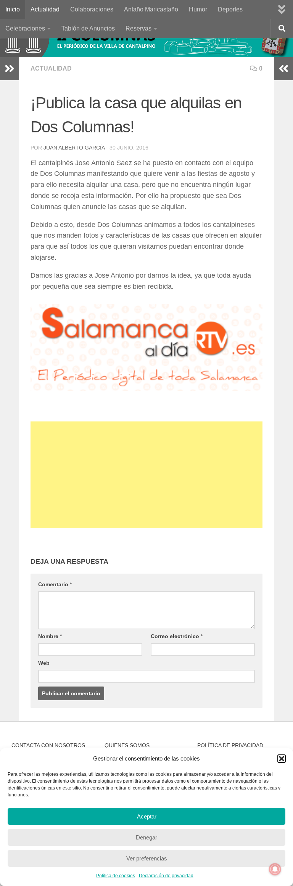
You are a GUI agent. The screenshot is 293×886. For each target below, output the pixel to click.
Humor (198, 9)
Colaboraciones (91, 9)
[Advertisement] (146, 474)
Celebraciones (25, 28)
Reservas (138, 28)
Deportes (230, 9)
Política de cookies (115, 875)
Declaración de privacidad (166, 875)
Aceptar (146, 816)
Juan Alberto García (74, 148)
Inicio (12, 9)
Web (44, 663)
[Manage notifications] (275, 869)
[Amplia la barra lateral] (9, 68)
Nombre (50, 636)
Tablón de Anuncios (88, 28)
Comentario (55, 584)
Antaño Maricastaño (151, 9)
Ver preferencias (146, 858)
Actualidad (45, 9)
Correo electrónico (177, 636)
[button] (281, 758)
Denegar (146, 837)
